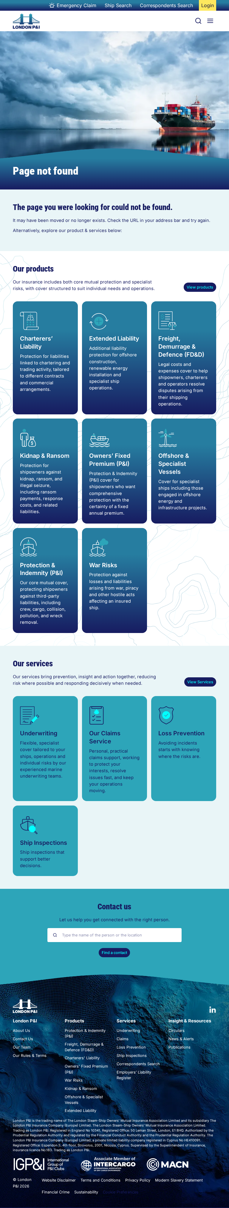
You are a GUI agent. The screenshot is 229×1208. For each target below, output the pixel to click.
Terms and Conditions (100, 1180)
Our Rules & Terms (30, 1055)
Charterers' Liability (82, 1058)
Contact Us (23, 1039)
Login (208, 6)
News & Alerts (181, 1039)
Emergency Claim (76, 5)
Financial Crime (55, 1192)
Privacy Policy (137, 1180)
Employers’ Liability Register (134, 1075)
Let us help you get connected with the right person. (114, 919)
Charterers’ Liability (36, 342)
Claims (123, 1039)
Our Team (21, 1047)
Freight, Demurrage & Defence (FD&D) (181, 346)
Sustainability (86, 1192)
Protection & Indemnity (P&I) (41, 569)
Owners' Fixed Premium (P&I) (86, 1069)
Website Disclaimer (59, 1180)
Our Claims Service (104, 737)
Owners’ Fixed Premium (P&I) (109, 459)
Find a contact (114, 952)
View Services (200, 682)
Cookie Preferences (120, 1192)
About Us (21, 1030)
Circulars (176, 1030)
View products (200, 287)
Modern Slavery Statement (179, 1180)
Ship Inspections (43, 842)
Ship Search (118, 5)
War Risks (103, 565)
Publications (179, 1047)
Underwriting (38, 733)
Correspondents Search (166, 5)
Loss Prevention (181, 733)
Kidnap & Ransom (44, 455)
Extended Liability (114, 338)
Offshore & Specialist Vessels (173, 463)
